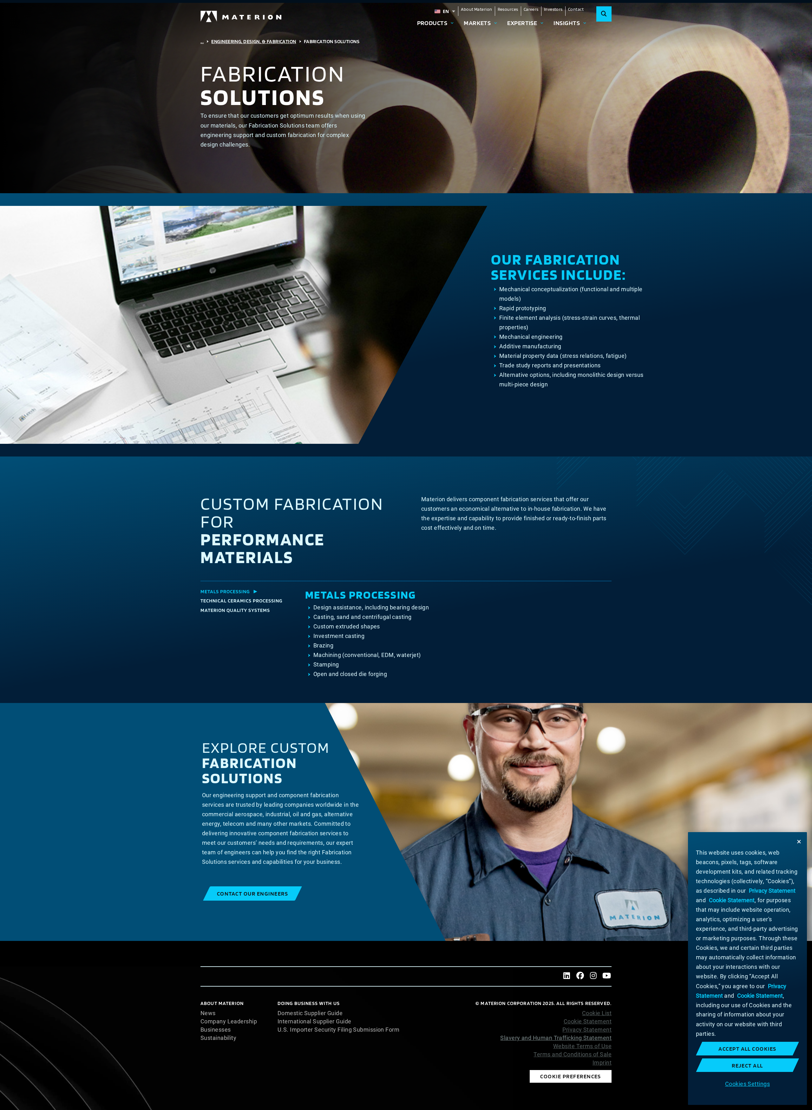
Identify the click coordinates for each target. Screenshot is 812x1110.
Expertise (522, 23)
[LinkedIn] (567, 976)
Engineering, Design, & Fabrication (253, 41)
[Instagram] (593, 976)
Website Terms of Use (582, 1046)
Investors (553, 9)
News (208, 1013)
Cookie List (597, 1013)
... (202, 41)
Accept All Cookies (747, 1048)
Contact (576, 9)
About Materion (476, 9)
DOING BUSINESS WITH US (309, 1003)
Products (432, 23)
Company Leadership (228, 1021)
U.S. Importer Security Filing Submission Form (338, 1030)
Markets (477, 23)
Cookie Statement (588, 1021)
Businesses (215, 1030)
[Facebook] (580, 976)
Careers (531, 9)
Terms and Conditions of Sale (573, 1054)
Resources (508, 9)
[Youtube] (607, 976)
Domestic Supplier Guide (310, 1013)
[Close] (799, 842)
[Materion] (241, 16)
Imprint (602, 1063)
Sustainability (218, 1038)
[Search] (604, 14)
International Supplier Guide (314, 1021)
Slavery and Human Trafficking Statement (556, 1037)
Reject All (747, 1065)
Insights (566, 23)
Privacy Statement (587, 1030)
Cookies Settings (747, 1083)
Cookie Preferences (570, 1076)
